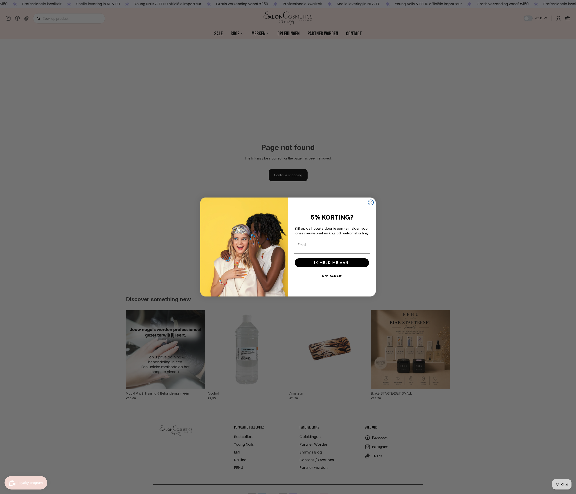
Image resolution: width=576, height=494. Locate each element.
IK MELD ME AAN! (332, 262)
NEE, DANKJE (332, 276)
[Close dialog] (371, 202)
